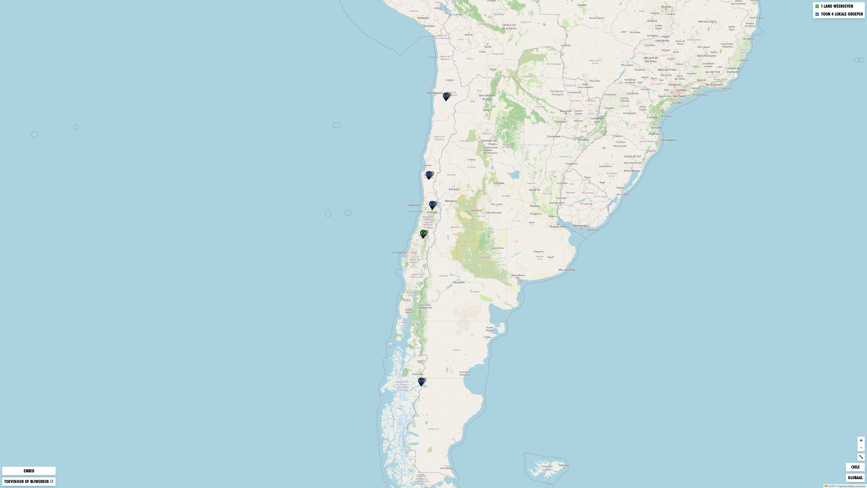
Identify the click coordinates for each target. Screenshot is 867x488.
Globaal (855, 477)
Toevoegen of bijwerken (27, 481)
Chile (858, 467)
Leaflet (831, 486)
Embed (29, 471)
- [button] (861, 447)
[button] (421, 382)
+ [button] (861, 440)
